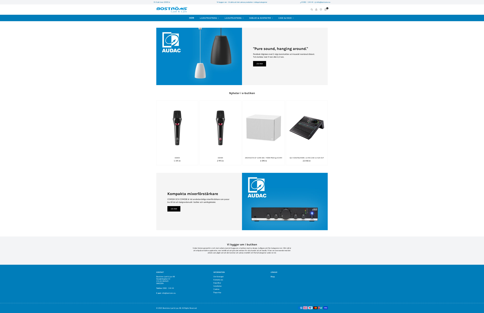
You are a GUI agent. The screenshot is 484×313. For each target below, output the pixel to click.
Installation (217, 286)
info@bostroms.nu (323, 2)
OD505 (220, 158)
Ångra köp (217, 292)
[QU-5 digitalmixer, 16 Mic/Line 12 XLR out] (307, 128)
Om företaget (218, 277)
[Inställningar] (316, 9)
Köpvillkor (217, 283)
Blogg (273, 277)
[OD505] (220, 128)
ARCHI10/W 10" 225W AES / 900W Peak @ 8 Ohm (263, 158)
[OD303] (177, 128)
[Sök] (312, 9)
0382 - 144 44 (307, 2)
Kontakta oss (218, 280)
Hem (191, 18)
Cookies (216, 289)
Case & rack (285, 18)
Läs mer (259, 64)
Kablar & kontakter (260, 18)
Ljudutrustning (209, 18)
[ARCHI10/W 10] (263, 128)
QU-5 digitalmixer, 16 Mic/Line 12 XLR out (307, 158)
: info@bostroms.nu (168, 293)
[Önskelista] (321, 9)
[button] (325, 9)
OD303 (177, 158)
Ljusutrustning (233, 18)
